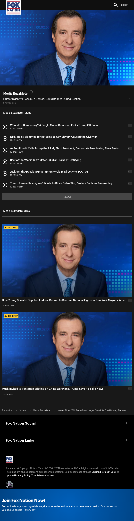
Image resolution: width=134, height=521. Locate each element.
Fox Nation (7, 410)
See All (67, 196)
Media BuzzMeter (16, 93)
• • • (129, 125)
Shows (22, 410)
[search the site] (115, 5)
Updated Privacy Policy (18, 475)
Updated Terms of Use (103, 472)
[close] (130, 401)
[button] (115, 5)
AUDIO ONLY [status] (11, 227)
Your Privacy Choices (42, 475)
